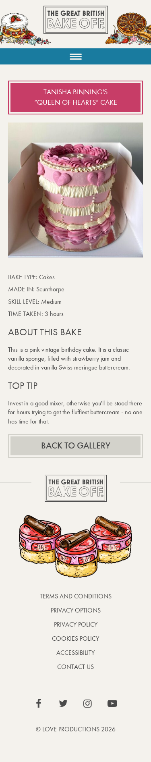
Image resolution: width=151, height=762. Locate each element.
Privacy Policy (75, 624)
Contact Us (75, 667)
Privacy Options (76, 610)
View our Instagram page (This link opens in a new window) (88, 703)
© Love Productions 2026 (76, 729)
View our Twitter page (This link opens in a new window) (63, 703)
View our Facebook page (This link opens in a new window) (38, 703)
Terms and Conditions (76, 596)
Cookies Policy (75, 638)
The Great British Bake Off (75, 27)
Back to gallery (75, 445)
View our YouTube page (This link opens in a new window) (112, 703)
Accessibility (75, 652)
